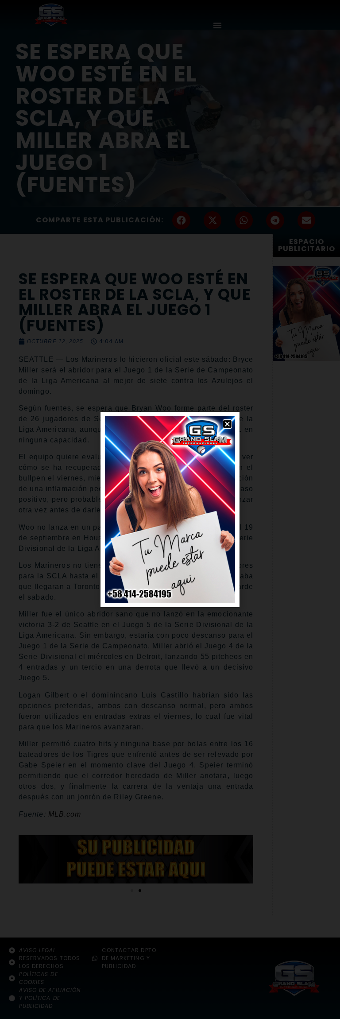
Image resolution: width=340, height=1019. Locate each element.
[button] (227, 424)
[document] (170, 509)
